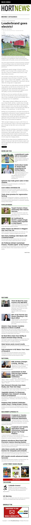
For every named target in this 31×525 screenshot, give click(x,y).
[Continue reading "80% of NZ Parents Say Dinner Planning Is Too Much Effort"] (6, 317)
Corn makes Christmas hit (10, 187)
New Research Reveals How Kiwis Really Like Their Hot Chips (13, 386)
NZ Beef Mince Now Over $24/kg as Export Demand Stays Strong (13, 336)
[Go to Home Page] (15, 10)
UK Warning (7, 496)
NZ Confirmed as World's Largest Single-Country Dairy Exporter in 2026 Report (19, 220)
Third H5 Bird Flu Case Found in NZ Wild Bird (19, 301)
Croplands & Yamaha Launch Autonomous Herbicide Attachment (19, 416)
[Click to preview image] (15, 55)
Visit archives (16, 479)
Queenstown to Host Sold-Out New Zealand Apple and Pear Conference (19, 374)
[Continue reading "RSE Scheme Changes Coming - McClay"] (6, 364)
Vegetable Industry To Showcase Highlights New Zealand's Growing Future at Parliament (13, 393)
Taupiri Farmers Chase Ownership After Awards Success (20, 209)
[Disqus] (15, 275)
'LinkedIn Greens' (14, 485)
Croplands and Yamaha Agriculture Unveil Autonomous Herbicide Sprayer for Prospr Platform (19, 430)
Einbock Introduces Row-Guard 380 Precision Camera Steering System (14, 441)
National (5, 358)
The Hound (7, 482)
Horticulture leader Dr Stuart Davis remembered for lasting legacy (21, 167)
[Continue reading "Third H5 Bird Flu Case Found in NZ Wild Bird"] (6, 303)
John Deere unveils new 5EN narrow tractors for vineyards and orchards (14, 450)
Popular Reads (6, 205)
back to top (27, 252)
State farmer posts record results (13, 344)
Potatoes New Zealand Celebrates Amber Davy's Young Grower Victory (14, 403)
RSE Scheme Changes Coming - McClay (19, 362)
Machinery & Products (9, 412)
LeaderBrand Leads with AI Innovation (22, 155)
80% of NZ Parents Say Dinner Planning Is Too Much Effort (19, 316)
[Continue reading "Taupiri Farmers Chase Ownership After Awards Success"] (6, 210)
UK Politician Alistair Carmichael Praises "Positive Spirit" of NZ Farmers (15, 243)
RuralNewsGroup (15, 520)
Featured (4, 297)
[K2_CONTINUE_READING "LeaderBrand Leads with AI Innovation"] (7, 162)
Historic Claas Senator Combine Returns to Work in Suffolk (12, 327)
